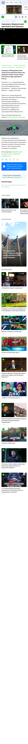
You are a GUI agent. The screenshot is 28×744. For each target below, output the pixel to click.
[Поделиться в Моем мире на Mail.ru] (17, 159)
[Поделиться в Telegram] (2, 159)
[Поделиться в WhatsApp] (14, 159)
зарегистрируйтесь (15, 177)
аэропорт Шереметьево (7, 67)
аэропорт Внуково (6, 65)
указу (9, 82)
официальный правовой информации (11, 154)
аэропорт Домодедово (19, 65)
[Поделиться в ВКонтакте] (6, 159)
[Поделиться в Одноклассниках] (10, 159)
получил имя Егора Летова (16, 117)
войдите (5, 177)
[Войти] (22, 17)
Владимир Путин (20, 67)
